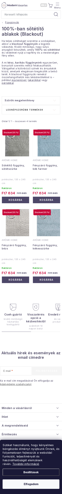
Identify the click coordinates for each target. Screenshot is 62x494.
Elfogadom (31, 484)
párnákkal (8, 83)
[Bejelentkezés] (44, 5)
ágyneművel (19, 80)
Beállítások (31, 472)
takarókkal (34, 80)
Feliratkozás (47, 370)
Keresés (56, 14)
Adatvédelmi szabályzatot (15, 384)
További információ (25, 464)
